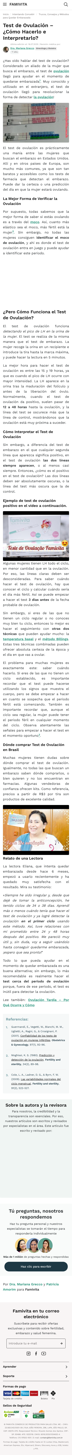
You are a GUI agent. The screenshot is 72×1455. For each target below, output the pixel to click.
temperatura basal (18, 639)
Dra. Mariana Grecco (22, 48)
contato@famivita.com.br (51, 1438)
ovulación (61, 71)
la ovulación (43, 97)
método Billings (55, 639)
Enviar (62, 1343)
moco (34, 222)
